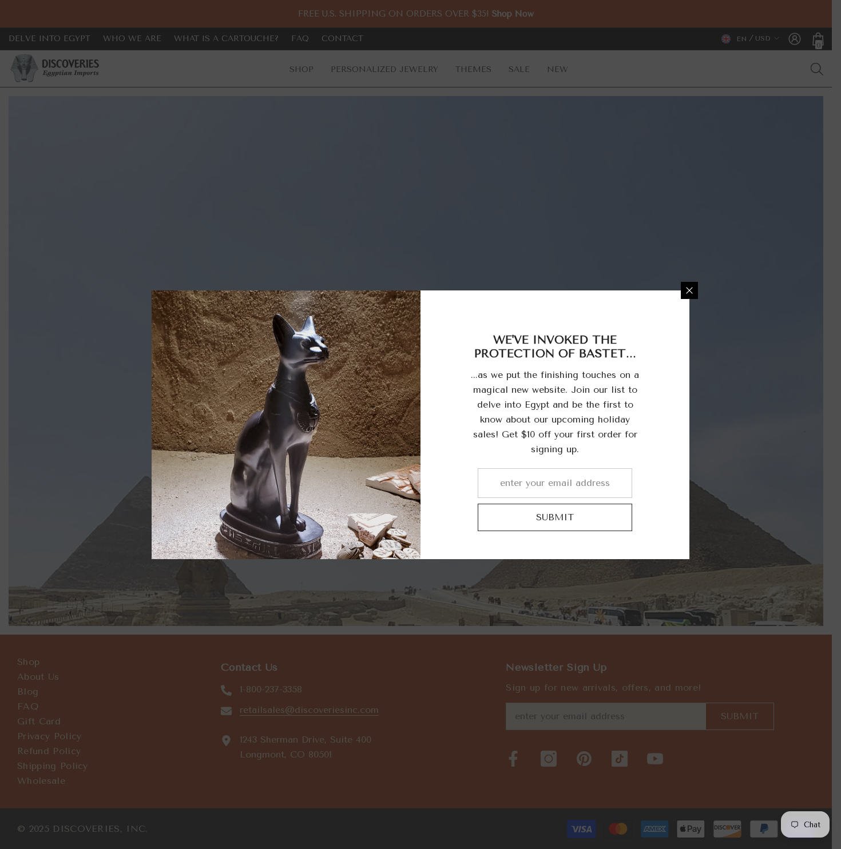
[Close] (689, 290)
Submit (555, 517)
